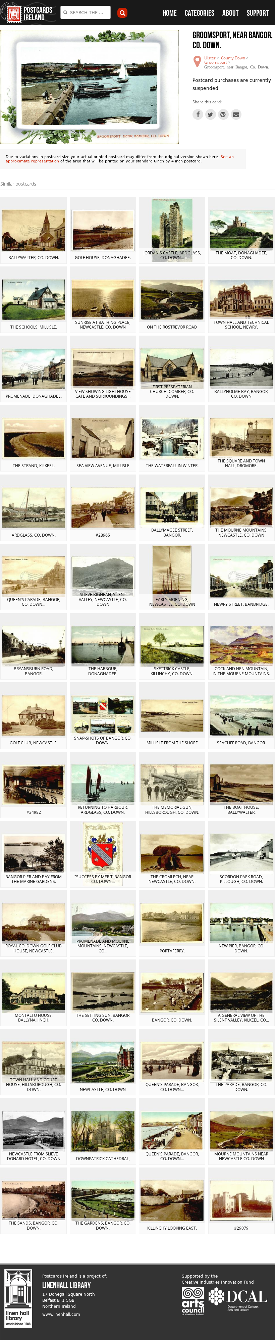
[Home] (11, 12)
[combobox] (85, 12)
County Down (233, 58)
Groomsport (215, 62)
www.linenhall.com (61, 1314)
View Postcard (33, 230)
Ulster (210, 58)
